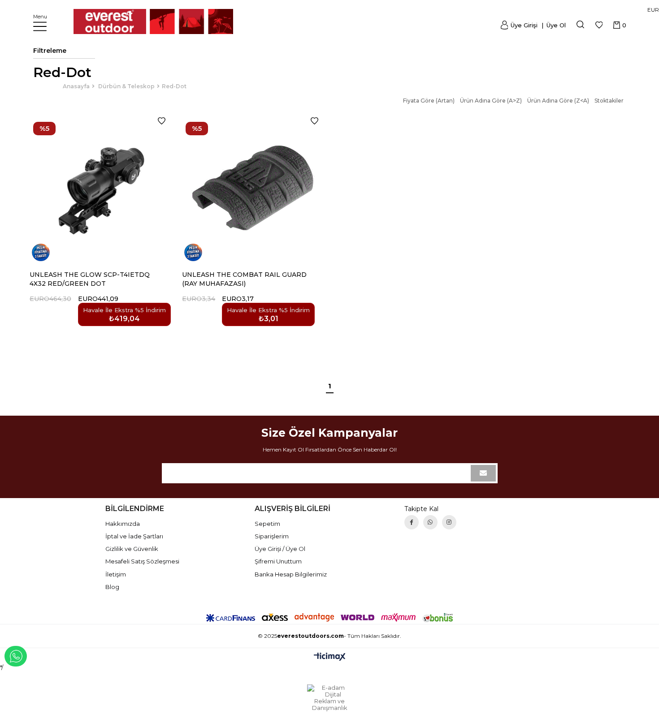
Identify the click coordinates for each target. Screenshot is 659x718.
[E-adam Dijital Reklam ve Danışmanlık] (329, 697)
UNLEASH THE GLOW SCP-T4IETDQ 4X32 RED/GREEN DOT (90, 279)
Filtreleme (49, 51)
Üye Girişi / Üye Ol (280, 548)
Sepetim (267, 523)
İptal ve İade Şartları (134, 536)
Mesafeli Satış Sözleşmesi (142, 561)
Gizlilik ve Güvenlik (131, 548)
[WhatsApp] (430, 522)
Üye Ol (555, 25)
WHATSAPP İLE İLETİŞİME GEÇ (15, 656)
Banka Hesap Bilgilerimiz (291, 574)
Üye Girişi (524, 25)
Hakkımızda (122, 523)
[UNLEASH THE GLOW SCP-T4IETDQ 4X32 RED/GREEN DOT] (101, 188)
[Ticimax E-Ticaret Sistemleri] (330, 657)
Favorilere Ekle (161, 121)
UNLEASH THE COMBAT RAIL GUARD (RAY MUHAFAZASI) (244, 279)
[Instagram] (449, 522)
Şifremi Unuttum (278, 561)
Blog (112, 586)
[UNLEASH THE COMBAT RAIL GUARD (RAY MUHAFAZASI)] (253, 188)
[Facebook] (411, 522)
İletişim (115, 574)
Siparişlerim (272, 536)
